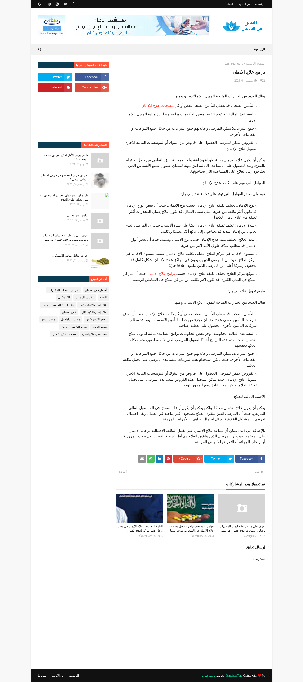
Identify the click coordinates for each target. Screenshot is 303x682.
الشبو (103, 297)
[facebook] (73, 4)
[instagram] (57, 4)
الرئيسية (260, 4)
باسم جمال (208, 675)
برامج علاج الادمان (161, 273)
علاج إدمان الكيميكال (94, 312)
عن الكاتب (58, 675)
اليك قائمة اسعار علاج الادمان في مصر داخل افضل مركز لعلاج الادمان (140, 528)
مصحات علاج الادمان (157, 105)
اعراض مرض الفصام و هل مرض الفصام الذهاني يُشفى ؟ (64, 177)
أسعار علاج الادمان (96, 290)
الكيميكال (64, 297)
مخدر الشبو (48, 319)
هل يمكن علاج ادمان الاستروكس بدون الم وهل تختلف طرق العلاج (64, 197)
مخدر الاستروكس (96, 319)
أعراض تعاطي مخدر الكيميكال (70, 255)
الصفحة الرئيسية (255, 63)
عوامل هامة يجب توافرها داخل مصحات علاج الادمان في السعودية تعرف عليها (191, 528)
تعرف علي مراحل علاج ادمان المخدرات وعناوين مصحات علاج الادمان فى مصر (242, 528)
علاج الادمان (69, 312)
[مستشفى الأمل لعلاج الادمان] (124, 35)
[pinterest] (49, 4)
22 (263, 80)
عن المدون (244, 4)
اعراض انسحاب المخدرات (64, 290)
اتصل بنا (228, 4)
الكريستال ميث (85, 297)
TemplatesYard (234, 675)
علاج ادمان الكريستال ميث (58, 304)
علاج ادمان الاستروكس (93, 304)
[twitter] (65, 4)
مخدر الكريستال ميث (74, 326)
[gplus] (41, 4)
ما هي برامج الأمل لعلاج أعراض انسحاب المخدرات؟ (65, 157)
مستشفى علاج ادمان (94, 334)
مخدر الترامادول (70, 319)
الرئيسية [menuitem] (259, 49)
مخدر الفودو (100, 326)
